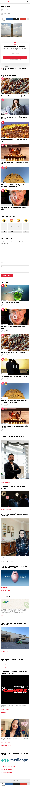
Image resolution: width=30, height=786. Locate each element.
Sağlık (3, 93)
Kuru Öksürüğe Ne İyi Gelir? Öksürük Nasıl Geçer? (14, 118)
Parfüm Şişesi (4, 667)
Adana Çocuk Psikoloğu (14, 560)
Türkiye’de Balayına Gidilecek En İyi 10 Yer (14, 376)
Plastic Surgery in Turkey (6, 769)
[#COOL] (6, 359)
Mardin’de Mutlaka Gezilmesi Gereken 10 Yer (14, 140)
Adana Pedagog (4, 560)
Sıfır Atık (3, 618)
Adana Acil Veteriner (5, 590)
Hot (2, 122)
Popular (2, 78)
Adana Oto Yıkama (5, 709)
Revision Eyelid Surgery (6, 745)
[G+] (23, 784)
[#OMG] (6, 190)
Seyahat (3, 137)
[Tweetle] (16, 784)
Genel (2, 205)
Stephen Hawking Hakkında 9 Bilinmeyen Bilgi (14, 208)
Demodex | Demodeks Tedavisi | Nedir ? (13, 96)
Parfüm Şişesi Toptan (6, 664)
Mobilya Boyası (4, 651)
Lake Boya (3, 654)
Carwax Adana (4, 712)
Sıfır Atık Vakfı (4, 615)
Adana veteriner (4, 587)
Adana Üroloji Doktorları (6, 509)
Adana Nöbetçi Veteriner (6, 592)
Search (28, 1)
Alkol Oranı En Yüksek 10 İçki (10, 303)
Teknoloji (8, 205)
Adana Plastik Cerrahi (5, 482)
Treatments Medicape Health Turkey (9, 766)
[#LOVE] (6, 145)
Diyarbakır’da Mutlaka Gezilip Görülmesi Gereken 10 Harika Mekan (14, 185)
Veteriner (3, 589)
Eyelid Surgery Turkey (5, 742)
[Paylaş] (9, 784)
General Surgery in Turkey (6, 772)
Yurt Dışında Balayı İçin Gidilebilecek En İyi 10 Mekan (14, 163)
